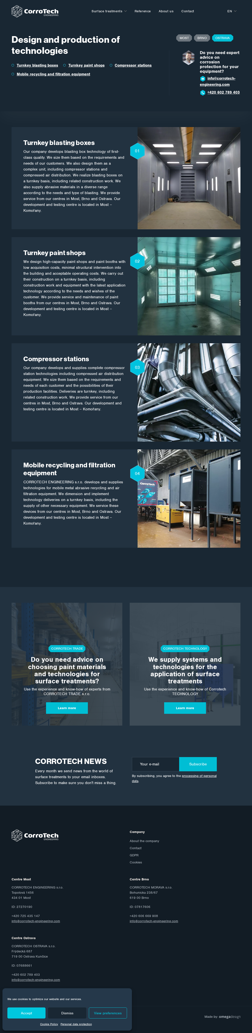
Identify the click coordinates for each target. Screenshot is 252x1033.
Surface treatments (107, 11)
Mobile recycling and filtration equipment (53, 74)
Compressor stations (133, 65)
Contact (187, 11)
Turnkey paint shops (86, 65)
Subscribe (198, 764)
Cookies (136, 862)
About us (166, 11)
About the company (144, 841)
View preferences (108, 1013)
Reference (143, 11)
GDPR (134, 855)
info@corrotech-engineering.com (217, 81)
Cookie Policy (49, 1024)
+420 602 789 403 (223, 92)
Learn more (67, 708)
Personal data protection (76, 1024)
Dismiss (67, 1013)
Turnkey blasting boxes (37, 65)
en (229, 11)
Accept (26, 1013)
